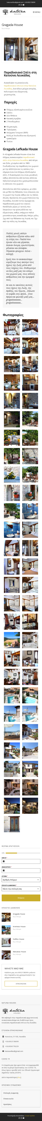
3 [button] (23, 59)
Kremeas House (19, 926)
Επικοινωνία (8, 1098)
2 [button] (21, 59)
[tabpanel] (21, 874)
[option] (21, 49)
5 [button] (26, 59)
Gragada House (19, 914)
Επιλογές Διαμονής (10, 1093)
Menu (37, 12)
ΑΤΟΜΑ (5, 876)
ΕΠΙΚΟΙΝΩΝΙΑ (21, 984)
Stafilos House (18, 939)
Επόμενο (21, 898)
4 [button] (25, 59)
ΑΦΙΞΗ (4, 858)
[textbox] (19, 880)
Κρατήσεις (7, 1104)
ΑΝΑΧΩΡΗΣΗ (7, 867)
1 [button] (19, 59)
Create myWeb (30, 1116)
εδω (18, 1077)
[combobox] (21, 880)
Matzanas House (19, 951)
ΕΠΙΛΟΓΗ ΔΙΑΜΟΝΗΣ (9, 885)
